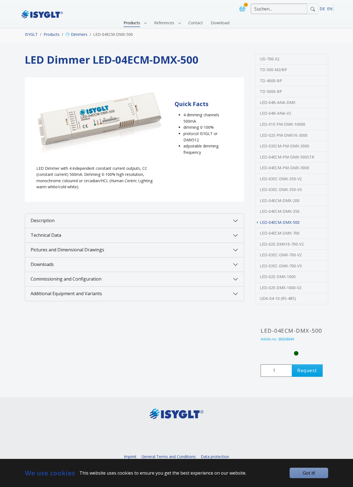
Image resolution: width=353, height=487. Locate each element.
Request (307, 370)
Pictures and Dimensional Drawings (67, 250)
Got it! (309, 473)
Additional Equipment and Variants (66, 293)
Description (43, 220)
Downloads (42, 264)
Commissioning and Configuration (66, 279)
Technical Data (46, 235)
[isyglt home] (42, 8)
